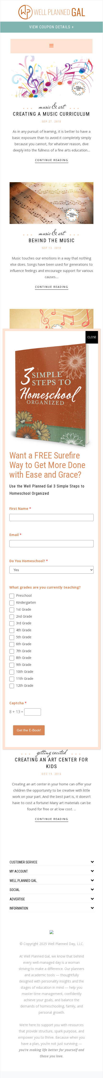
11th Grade (24, 678)
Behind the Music (52, 240)
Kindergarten (26, 602)
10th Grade (24, 671)
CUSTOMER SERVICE (23, 862)
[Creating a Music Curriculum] (51, 76)
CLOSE (91, 337)
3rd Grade (23, 623)
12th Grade (24, 685)
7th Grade (23, 651)
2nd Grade (24, 616)
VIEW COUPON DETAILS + (51, 27)
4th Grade (23, 630)
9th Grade (23, 664)
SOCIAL (15, 890)
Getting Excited (51, 752)
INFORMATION (19, 908)
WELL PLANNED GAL (23, 881)
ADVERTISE (17, 899)
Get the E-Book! (29, 730)
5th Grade (23, 637)
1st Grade (23, 609)
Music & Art (51, 106)
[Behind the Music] (51, 202)
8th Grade (23, 657)
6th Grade (23, 644)
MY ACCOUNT (19, 871)
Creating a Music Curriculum (51, 114)
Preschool (24, 595)
